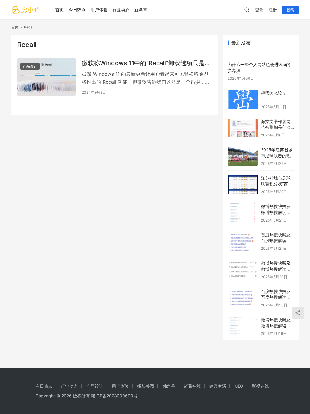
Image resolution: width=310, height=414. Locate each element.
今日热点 (77, 9)
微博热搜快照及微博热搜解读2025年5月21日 (276, 212)
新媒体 (140, 9)
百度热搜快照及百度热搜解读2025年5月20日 (276, 297)
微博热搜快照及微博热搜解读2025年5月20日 (276, 268)
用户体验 (99, 9)
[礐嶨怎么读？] (243, 99)
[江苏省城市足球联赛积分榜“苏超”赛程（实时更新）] (243, 184)
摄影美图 (145, 386)
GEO (239, 386)
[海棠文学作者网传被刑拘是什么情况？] (243, 128)
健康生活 (217, 386)
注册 (273, 9)
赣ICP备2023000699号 (114, 395)
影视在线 (260, 386)
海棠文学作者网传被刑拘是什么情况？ (276, 127)
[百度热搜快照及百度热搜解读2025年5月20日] (243, 298)
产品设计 (30, 66)
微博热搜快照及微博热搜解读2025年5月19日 (276, 325)
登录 (259, 9)
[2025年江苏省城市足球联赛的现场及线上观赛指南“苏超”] (243, 156)
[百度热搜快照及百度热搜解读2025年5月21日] (243, 241)
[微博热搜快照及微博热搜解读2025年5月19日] (243, 326)
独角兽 (169, 386)
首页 (59, 9)
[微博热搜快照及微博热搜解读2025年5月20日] (243, 269)
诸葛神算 (192, 386)
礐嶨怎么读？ (273, 92)
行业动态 (120, 9)
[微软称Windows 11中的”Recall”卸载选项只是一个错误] (46, 77)
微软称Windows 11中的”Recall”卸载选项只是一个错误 (146, 63)
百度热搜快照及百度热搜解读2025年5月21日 (276, 240)
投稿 (290, 10)
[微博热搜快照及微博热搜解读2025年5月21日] (243, 212)
